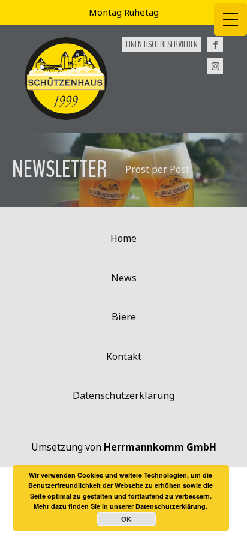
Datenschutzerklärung (123, 395)
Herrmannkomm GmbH (160, 447)
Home (123, 238)
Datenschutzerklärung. (171, 506)
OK (126, 519)
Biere (124, 316)
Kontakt (123, 356)
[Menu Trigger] (230, 19)
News (124, 277)
